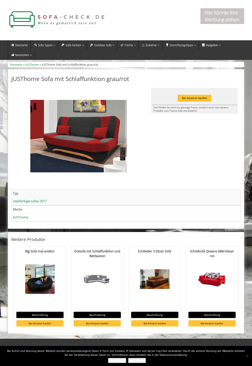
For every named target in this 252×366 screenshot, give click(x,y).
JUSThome (32, 64)
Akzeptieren (117, 360)
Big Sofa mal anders (40, 251)
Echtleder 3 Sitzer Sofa (154, 251)
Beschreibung (40, 315)
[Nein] (247, 356)
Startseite (16, 64)
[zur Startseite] (57, 19)
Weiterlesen (137, 360)
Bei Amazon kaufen (40, 323)
